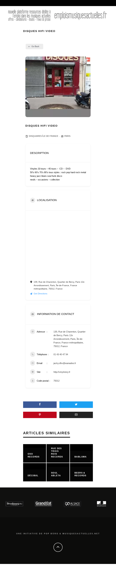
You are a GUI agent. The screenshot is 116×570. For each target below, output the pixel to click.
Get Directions (40, 293)
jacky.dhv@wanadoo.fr (64, 363)
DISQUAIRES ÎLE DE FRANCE (43, 136)
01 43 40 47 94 (60, 354)
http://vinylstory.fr (61, 372)
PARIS (67, 136)
